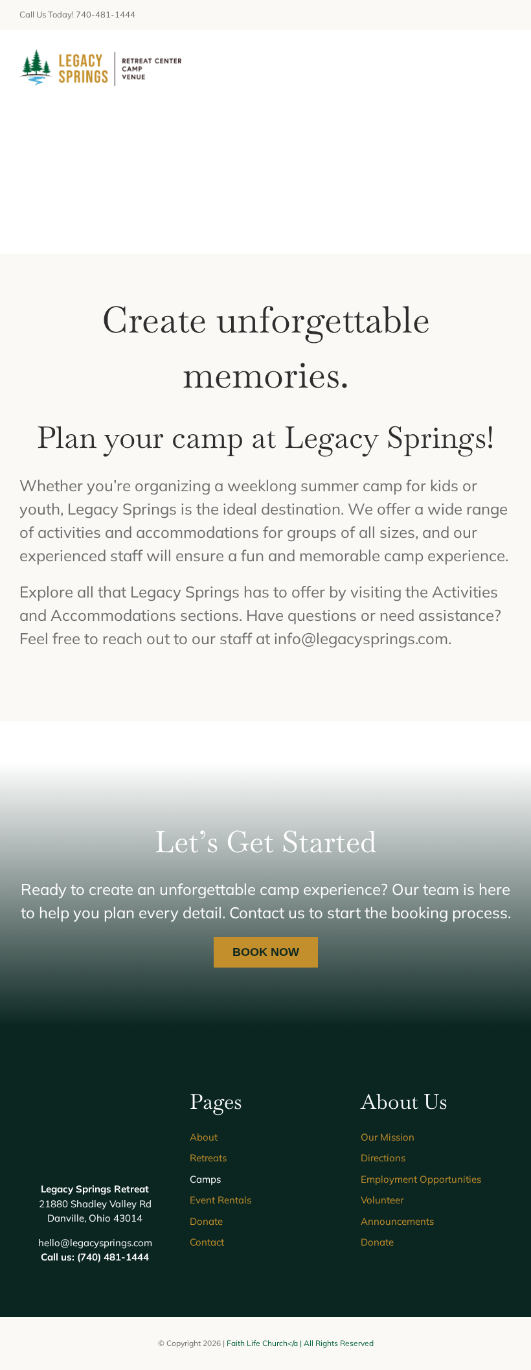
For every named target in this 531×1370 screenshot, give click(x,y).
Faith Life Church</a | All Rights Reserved (300, 1343)
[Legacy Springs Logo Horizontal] (100, 57)
